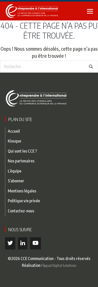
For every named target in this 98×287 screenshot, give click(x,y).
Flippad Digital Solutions (58, 265)
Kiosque (14, 141)
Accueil (14, 131)
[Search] (90, 66)
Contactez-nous (21, 210)
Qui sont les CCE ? (22, 151)
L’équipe (14, 171)
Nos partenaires (21, 160)
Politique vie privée (24, 200)
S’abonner (16, 180)
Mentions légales (22, 190)
